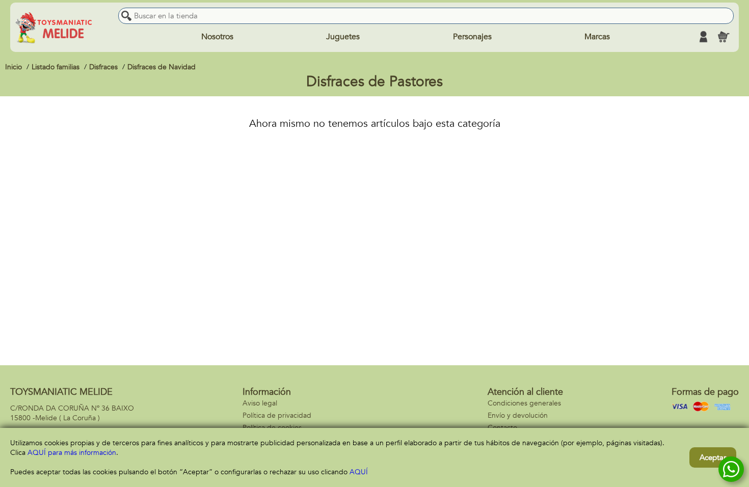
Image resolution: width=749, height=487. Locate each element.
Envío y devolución (518, 415)
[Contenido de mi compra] (723, 36)
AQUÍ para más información (72, 452)
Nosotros (217, 36)
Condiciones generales (524, 403)
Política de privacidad (277, 415)
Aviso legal (260, 403)
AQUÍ (359, 472)
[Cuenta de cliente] (703, 36)
